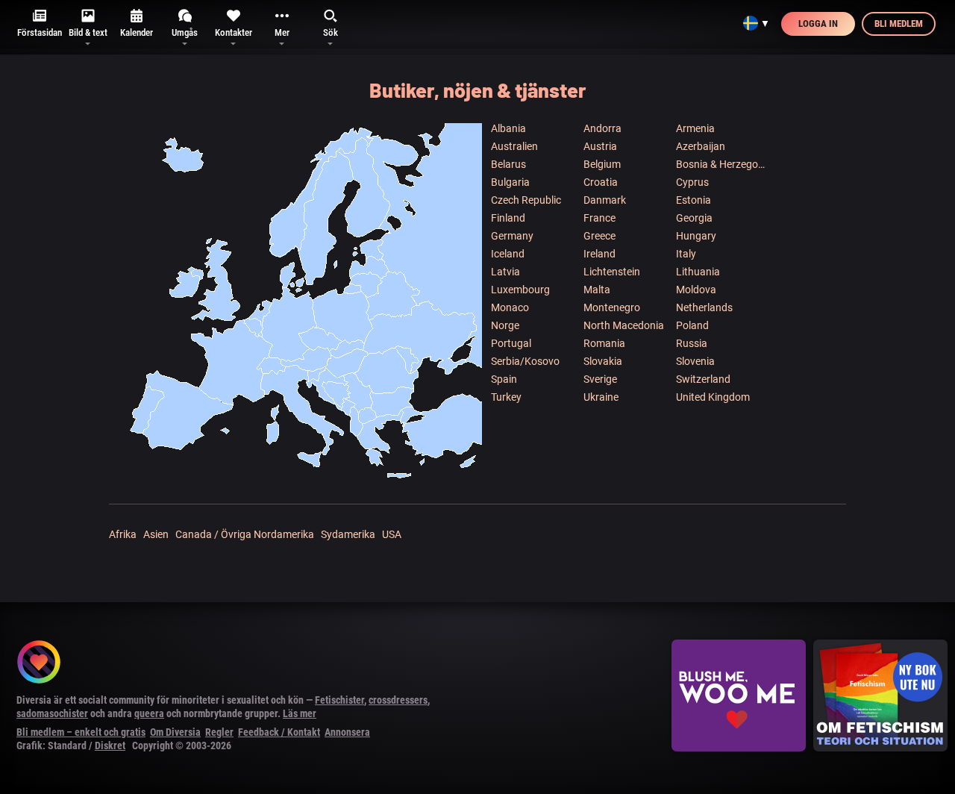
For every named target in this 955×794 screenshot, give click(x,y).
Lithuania (698, 272)
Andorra (602, 128)
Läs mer (299, 713)
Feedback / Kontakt (279, 732)
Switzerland (703, 379)
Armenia (695, 128)
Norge (505, 325)
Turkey (506, 397)
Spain (504, 379)
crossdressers (398, 700)
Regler (219, 732)
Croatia (600, 182)
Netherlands (704, 307)
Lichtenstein (611, 272)
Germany (512, 236)
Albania (508, 128)
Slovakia (602, 361)
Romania (604, 343)
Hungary (696, 236)
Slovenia (695, 361)
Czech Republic (526, 200)
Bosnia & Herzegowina (721, 164)
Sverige (600, 379)
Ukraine (601, 397)
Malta (596, 290)
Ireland (599, 254)
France (599, 218)
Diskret (110, 745)
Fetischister (339, 700)
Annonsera (347, 732)
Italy (686, 254)
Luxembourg (520, 290)
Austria (600, 146)
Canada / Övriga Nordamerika (244, 534)
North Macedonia (623, 325)
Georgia (694, 218)
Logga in (818, 23)
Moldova (696, 290)
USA (391, 534)
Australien (514, 146)
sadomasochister (52, 713)
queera (149, 713)
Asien (156, 534)
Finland (508, 218)
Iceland (508, 254)
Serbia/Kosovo (525, 361)
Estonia (693, 200)
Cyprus (692, 182)
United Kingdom (713, 397)
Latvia (505, 272)
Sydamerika (348, 534)
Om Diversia (175, 732)
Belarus (508, 164)
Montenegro (611, 307)
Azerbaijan (700, 146)
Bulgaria (510, 182)
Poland (692, 325)
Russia (691, 343)
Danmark (604, 200)
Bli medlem (898, 23)
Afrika (123, 534)
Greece (599, 236)
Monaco (510, 307)
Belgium (602, 164)
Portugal (511, 343)
